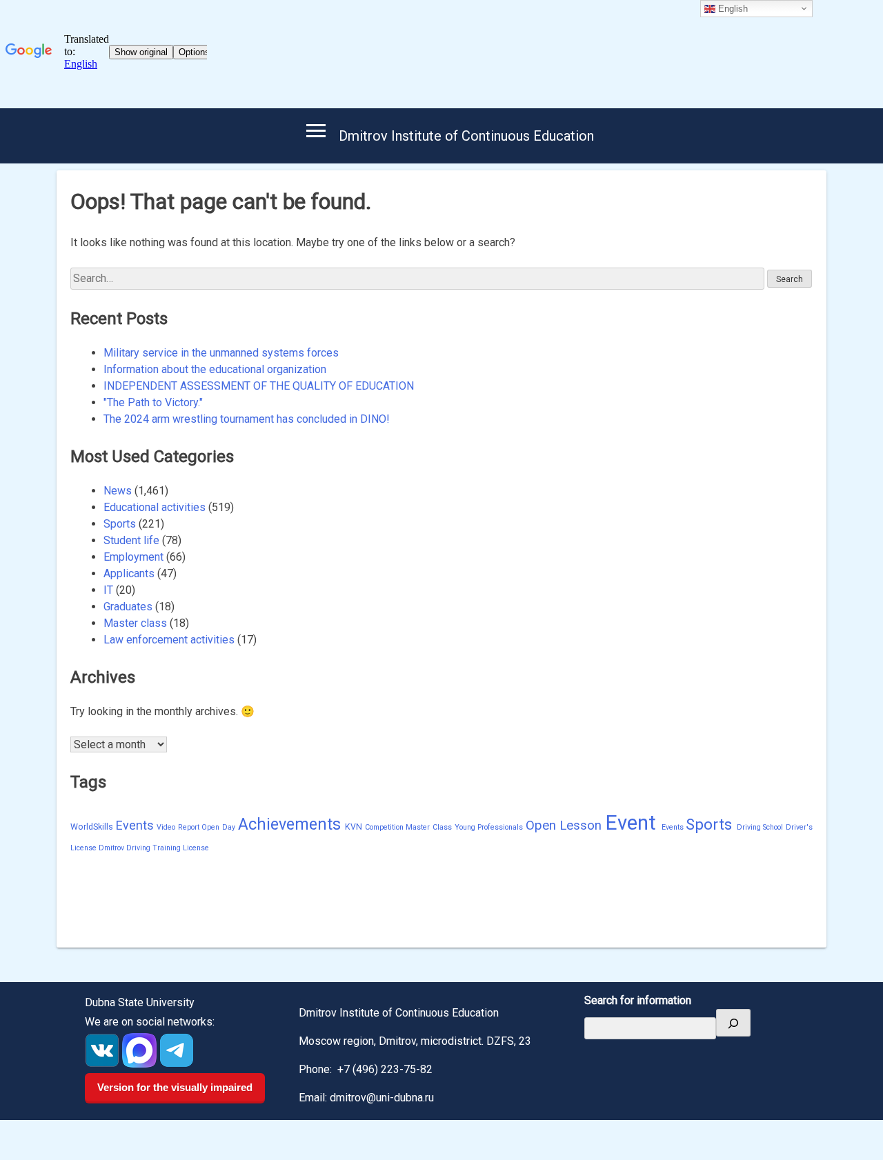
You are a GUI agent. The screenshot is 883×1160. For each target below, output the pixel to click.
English (731, 8)
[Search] (733, 1023)
